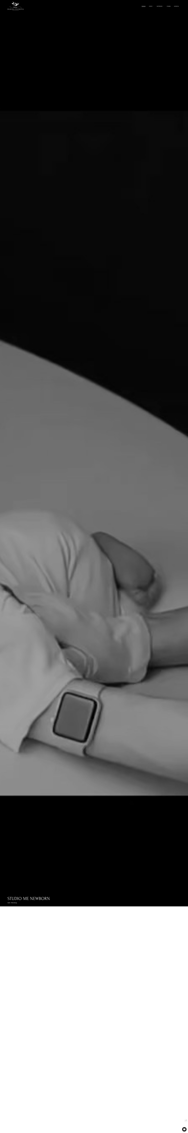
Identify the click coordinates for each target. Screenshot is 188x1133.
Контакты (176, 6)
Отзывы (169, 6)
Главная (143, 6)
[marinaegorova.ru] (15, 6)
